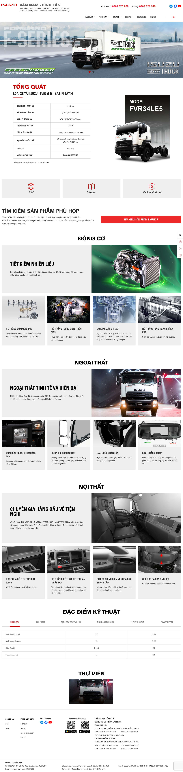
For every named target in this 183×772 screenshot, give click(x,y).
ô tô (6, 724)
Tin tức (153, 17)
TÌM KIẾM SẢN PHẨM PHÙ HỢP (141, 219)
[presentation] (7, 48)
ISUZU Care (141, 17)
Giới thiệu (23, 724)
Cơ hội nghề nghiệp (27, 733)
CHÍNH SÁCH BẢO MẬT (13, 763)
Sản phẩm (9, 719)
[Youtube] (179, 5)
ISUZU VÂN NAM (27, 719)
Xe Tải (7, 728)
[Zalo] (171, 5)
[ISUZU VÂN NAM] (9, 5)
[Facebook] (175, 5)
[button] (90, 72)
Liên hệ (22, 738)
